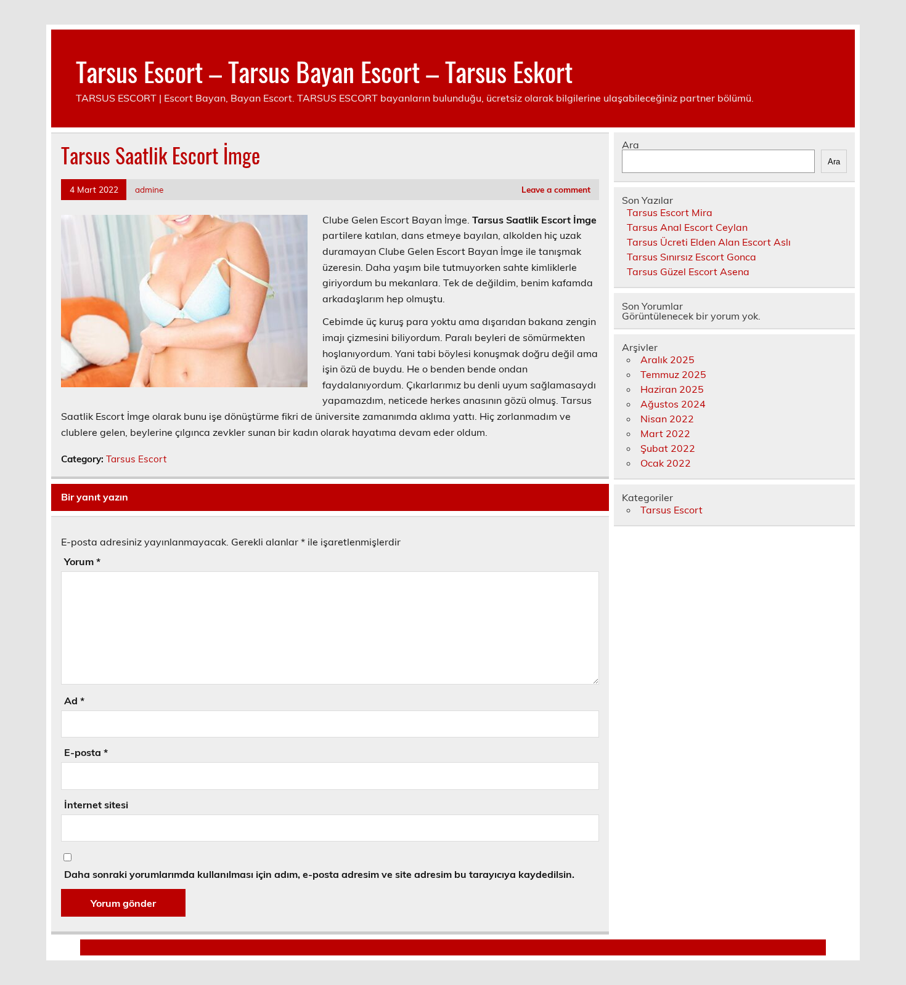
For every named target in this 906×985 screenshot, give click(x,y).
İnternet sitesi (96, 805)
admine (149, 189)
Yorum (82, 561)
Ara (630, 145)
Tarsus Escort (136, 459)
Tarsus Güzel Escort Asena (688, 271)
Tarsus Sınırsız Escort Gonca (691, 257)
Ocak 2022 (665, 463)
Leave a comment (555, 189)
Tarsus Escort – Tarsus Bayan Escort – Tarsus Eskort (324, 70)
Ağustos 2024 (673, 404)
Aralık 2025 (667, 359)
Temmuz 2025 (673, 374)
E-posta (86, 752)
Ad (74, 701)
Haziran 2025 (672, 389)
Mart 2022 (665, 433)
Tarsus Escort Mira (669, 212)
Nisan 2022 (667, 418)
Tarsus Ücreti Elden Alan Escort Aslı (709, 242)
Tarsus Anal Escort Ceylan (687, 227)
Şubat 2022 (667, 448)
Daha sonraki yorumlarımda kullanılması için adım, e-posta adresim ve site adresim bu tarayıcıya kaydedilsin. (319, 874)
